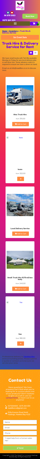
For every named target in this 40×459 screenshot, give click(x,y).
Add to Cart (21, 124)
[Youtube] (12, 12)
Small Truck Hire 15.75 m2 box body (20, 278)
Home (4, 31)
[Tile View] (31, 53)
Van (20, 334)
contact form (12, 398)
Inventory (13, 31)
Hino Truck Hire (20, 114)
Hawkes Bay (29, 357)
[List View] (35, 53)
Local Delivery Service (20, 228)
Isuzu (20, 169)
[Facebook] (8, 12)
